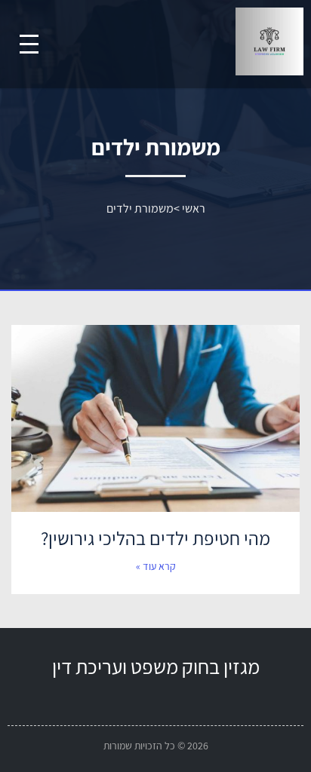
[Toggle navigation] (29, 44)
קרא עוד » (156, 566)
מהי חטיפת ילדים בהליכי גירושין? (155, 537)
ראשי (193, 208)
